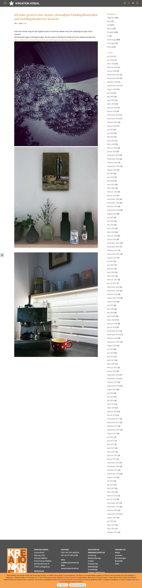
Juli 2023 (110, 173)
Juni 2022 (110, 221)
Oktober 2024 (112, 122)
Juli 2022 (110, 217)
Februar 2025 (112, 107)
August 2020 (112, 301)
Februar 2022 (112, 236)
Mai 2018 (110, 400)
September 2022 (113, 210)
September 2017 (113, 430)
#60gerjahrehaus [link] (41, 40)
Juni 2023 (110, 177)
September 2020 (113, 298)
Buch (109, 21)
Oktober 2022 (112, 206)
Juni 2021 (110, 265)
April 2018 (111, 404)
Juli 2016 (110, 481)
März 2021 (111, 276)
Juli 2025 (110, 93)
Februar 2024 (112, 148)
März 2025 (111, 104)
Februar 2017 (112, 455)
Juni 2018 (110, 397)
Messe (109, 28)
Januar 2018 (111, 415)
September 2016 (113, 474)
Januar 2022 (111, 239)
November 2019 (113, 334)
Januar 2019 (111, 371)
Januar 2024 (111, 151)
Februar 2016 (112, 496)
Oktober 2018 (112, 382)
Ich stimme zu (62, 585)
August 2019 (112, 345)
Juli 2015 (110, 521)
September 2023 (113, 166)
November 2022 (113, 203)
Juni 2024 (110, 133)
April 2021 (111, 272)
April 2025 (111, 100)
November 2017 (113, 422)
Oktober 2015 (112, 510)
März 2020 (111, 320)
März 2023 (111, 188)
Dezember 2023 (113, 155)
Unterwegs (111, 39)
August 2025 (112, 89)
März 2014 (111, 528)
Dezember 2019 (113, 331)
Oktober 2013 (112, 532)
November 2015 (113, 507)
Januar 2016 (111, 499)
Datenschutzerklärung (77, 585)
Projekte (110, 32)
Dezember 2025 (113, 75)
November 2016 (113, 466)
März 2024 (111, 144)
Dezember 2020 (113, 287)
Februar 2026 (112, 67)
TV (108, 36)
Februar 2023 (112, 192)
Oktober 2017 (112, 426)
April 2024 (111, 140)
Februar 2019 (112, 367)
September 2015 (113, 514)
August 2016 (112, 477)
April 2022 (111, 228)
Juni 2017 (110, 441)
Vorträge (110, 43)
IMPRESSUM (39, 571)
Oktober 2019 (112, 338)
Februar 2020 (112, 323)
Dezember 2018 (113, 375)
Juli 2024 (110, 129)
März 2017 (111, 452)
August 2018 (112, 389)
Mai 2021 (110, 269)
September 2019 (113, 342)
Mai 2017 (110, 444)
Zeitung (110, 47)
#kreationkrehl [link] (71, 40)
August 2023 (112, 170)
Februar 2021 (112, 280)
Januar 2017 (111, 459)
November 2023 (113, 159)
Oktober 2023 (112, 162)
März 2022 (111, 232)
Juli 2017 (110, 437)
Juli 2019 (110, 349)
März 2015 (111, 525)
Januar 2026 (111, 71)
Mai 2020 (110, 312)
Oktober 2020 (112, 294)
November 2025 (113, 78)
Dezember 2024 (113, 115)
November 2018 (113, 378)
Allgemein (111, 18)
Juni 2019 (110, 353)
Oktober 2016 (112, 470)
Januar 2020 (111, 327)
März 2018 (111, 408)
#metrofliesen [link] (19, 40)
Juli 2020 (110, 305)
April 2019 (111, 360)
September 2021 (113, 254)
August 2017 (112, 433)
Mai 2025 (110, 96)
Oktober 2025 (112, 82)
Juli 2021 (110, 261)
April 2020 (111, 316)
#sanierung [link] (30, 40)
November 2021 (113, 247)
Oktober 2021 (112, 250)
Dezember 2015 (113, 503)
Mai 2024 (110, 137)
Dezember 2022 (113, 199)
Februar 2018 (112, 411)
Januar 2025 (111, 111)
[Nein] (139, 580)
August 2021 (112, 258)
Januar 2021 (111, 283)
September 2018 (113, 386)
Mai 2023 (110, 181)
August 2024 (112, 126)
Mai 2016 (110, 485)
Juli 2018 (110, 393)
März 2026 (111, 64)
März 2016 (111, 492)
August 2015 (112, 517)
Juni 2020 (110, 309)
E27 (25, 23)
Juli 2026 (110, 56)
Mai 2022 (110, 225)
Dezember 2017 (113, 419)
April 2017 (111, 448)
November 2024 (113, 118)
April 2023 (111, 184)
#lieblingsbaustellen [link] (57, 40)
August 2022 (112, 214)
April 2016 (111, 488)
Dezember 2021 (113, 243)
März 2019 (111, 364)
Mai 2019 (110, 356)
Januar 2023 (111, 195)
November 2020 (113, 291)
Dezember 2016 (113, 463)
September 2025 (113, 85)
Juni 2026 (110, 60)
